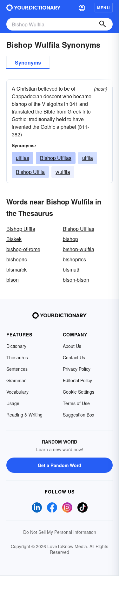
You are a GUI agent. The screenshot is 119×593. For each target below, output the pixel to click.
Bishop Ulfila (30, 172)
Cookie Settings (78, 392)
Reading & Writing (24, 414)
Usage (12, 403)
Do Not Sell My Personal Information (59, 532)
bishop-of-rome (23, 249)
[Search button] (102, 24)
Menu (103, 7)
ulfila (87, 158)
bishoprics (74, 259)
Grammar (16, 380)
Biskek (14, 239)
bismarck (16, 269)
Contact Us (74, 357)
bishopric (16, 259)
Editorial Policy (77, 380)
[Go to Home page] (33, 7)
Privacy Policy (76, 369)
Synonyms (28, 62)
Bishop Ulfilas (55, 158)
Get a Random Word (59, 465)
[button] (82, 7)
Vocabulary (17, 392)
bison (12, 279)
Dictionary (16, 346)
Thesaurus (17, 357)
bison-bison (76, 279)
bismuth (72, 269)
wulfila (63, 172)
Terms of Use (76, 403)
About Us (72, 346)
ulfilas (22, 158)
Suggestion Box (78, 414)
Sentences (17, 369)
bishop (70, 239)
